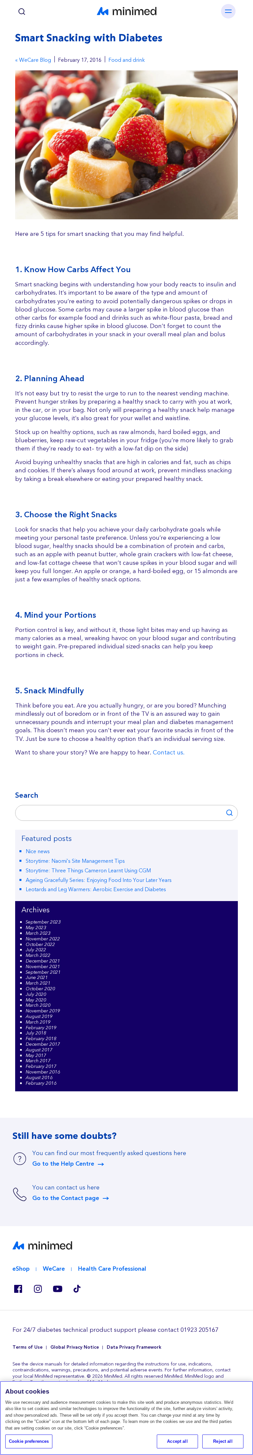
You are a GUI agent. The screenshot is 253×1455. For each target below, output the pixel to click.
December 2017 (43, 1044)
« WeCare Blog (33, 60)
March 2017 (38, 1061)
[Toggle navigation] (228, 11)
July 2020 (36, 995)
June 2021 (37, 978)
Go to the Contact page (65, 1198)
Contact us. (168, 752)
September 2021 (43, 972)
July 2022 (36, 950)
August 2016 (39, 1078)
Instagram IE (37, 1289)
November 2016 (43, 1072)
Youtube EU (57, 1289)
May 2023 (36, 928)
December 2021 (43, 961)
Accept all (177, 1441)
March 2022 (38, 956)
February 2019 (41, 1028)
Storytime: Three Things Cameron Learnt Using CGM (88, 870)
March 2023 (38, 933)
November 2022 (43, 939)
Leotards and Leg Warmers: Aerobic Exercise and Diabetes (96, 889)
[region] (126, 1418)
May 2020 (36, 1000)
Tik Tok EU (77, 1289)
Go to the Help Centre (63, 1164)
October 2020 (40, 989)
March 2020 (38, 1005)
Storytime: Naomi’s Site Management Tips (75, 861)
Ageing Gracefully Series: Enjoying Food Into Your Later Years (99, 880)
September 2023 (43, 922)
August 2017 (39, 1050)
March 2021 (38, 983)
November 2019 (43, 1011)
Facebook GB (18, 1289)
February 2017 (41, 1067)
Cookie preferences (29, 1441)
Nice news (38, 851)
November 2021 (43, 967)
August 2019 (39, 1017)
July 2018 (36, 1033)
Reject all (222, 1441)
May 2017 (36, 1056)
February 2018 (41, 1039)
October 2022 (40, 945)
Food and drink (126, 60)
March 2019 (38, 1022)
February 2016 (41, 1083)
